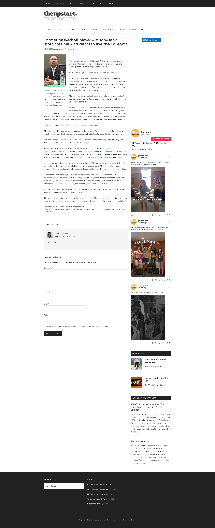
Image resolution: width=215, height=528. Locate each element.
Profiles (78, 207)
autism (65, 209)
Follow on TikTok (162, 139)
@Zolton (149, 164)
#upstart (168, 162)
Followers (160, 143)
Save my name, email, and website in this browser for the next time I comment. (78, 326)
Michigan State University (97, 67)
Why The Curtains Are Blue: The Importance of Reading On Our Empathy (147, 407)
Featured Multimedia (59, 207)
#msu (140, 229)
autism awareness (95, 209)
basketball (106, 209)
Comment (48, 268)
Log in (133, 520)
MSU (120, 209)
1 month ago (142, 157)
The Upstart (146, 132)
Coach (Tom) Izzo (104, 148)
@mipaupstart (146, 135)
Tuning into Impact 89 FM (96, 499)
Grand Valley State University (107, 140)
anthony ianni (58, 209)
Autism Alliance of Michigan (88, 163)
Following (147, 143)
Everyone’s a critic (93, 504)
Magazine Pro (99, 520)
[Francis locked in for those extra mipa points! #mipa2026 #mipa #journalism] (151, 64)
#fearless (160, 292)
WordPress (126, 520)
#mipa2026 (151, 162)
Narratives (71, 207)
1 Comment (69, 49)
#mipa (156, 162)
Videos (136, 143)
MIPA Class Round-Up (95, 494)
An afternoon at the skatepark (97, 489)
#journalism (162, 162)
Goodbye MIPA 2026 (94, 484)
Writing (83, 207)
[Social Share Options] (133, 82)
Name (47, 293)
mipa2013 (114, 209)
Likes (136, 146)
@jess (161, 229)
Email (46, 304)
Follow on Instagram (152, 40)
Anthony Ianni (105, 61)
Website (47, 315)
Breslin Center (112, 154)
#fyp (156, 292)
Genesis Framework (113, 520)
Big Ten (100, 64)
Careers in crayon (140, 441)
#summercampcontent (138, 164)
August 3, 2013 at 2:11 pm (65, 237)
